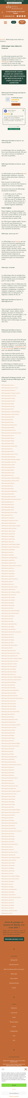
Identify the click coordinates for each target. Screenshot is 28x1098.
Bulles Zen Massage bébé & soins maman (14, 969)
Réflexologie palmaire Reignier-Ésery (9, 491)
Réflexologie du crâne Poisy (7, 618)
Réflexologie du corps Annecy (8, 849)
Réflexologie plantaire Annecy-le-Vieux (10, 387)
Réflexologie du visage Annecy (8, 517)
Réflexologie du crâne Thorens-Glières (9, 645)
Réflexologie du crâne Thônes (8, 642)
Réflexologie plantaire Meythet (8, 417)
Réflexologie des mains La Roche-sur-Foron (10, 812)
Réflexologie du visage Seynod (8, 570)
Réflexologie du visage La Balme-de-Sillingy (11, 544)
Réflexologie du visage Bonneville (9, 523)
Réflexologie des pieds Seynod (8, 769)
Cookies (14, 1026)
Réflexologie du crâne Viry (7, 647)
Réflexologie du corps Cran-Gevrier (9, 860)
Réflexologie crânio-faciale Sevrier (9, 700)
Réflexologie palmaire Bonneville (8, 456)
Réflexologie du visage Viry (7, 581)
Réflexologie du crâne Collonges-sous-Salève (11, 592)
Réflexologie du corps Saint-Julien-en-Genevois (11, 897)
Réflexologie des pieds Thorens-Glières (9, 777)
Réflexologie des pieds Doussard (8, 732)
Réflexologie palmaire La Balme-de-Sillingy (11, 478)
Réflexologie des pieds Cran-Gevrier (9, 727)
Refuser (14, 1089)
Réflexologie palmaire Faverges (8, 472)
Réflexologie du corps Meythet (8, 881)
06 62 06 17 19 (9, 16)
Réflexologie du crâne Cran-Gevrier (9, 594)
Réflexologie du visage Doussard (8, 533)
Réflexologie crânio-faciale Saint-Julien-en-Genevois (12, 698)
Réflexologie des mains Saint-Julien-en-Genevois (12, 831)
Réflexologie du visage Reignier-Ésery (9, 557)
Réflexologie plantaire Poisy (7, 419)
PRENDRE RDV (22, 22)
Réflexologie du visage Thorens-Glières (10, 578)
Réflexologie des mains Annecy (8, 783)
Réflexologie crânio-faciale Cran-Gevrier (10, 661)
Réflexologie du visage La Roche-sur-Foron (10, 547)
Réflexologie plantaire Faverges (8, 406)
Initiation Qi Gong (14, 983)
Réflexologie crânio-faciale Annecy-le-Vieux (11, 653)
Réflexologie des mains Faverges (8, 804)
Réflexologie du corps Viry (7, 913)
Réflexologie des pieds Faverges (8, 738)
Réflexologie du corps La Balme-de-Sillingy (10, 876)
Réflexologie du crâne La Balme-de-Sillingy (10, 610)
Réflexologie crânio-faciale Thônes (9, 708)
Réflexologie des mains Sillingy (8, 839)
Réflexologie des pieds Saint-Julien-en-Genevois (11, 764)
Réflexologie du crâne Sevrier (8, 634)
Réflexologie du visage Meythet (8, 549)
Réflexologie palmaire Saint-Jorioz (9, 496)
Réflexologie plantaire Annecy (8, 385)
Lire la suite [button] (6, 122)
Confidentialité (14, 1031)
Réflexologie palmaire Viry (7, 515)
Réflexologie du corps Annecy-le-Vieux (10, 852)
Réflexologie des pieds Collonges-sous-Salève (11, 724)
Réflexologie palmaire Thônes (8, 509)
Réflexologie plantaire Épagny (8, 403)
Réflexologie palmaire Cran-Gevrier (9, 462)
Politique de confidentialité (14, 1096)
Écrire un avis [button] (16, 104)
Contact (14, 987)
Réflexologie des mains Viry (7, 846)
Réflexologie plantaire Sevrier (8, 435)
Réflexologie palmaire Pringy (8, 488)
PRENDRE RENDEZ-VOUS (14, 939)
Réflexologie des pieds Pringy (8, 754)
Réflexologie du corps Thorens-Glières (9, 910)
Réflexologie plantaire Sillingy (8, 440)
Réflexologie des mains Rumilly (8, 825)
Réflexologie (14, 973)
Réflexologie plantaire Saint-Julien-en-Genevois (11, 432)
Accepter (14, 1085)
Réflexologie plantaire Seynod (8, 438)
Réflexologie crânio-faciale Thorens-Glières (10, 711)
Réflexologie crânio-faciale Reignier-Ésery (10, 690)
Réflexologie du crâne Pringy (7, 621)
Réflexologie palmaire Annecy (8, 451)
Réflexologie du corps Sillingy (8, 905)
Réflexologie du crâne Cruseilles (8, 597)
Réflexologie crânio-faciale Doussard (9, 666)
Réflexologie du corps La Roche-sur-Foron (10, 878)
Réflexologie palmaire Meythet (8, 483)
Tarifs (14, 1017)
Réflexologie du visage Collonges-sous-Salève (11, 525)
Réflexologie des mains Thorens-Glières (10, 844)
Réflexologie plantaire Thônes (8, 443)
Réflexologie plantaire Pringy (8, 422)
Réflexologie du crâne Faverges (8, 605)
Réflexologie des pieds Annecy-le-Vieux (10, 719)
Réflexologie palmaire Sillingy (8, 507)
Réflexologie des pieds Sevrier (8, 767)
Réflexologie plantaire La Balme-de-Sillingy (11, 411)
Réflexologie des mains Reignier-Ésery (9, 823)
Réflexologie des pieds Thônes (8, 775)
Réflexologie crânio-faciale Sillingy (9, 706)
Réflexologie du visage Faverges (8, 539)
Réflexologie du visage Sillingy (8, 573)
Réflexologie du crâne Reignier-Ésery (9, 624)
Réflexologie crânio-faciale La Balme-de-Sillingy (12, 677)
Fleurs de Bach (14, 978)
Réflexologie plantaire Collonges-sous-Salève (11, 393)
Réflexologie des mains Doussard (8, 799)
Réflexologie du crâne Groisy (7, 608)
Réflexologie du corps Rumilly (8, 892)
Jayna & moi (14, 1012)
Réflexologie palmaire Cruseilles (8, 464)
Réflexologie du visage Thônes (8, 576)
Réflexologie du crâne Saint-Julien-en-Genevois (11, 631)
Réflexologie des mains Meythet (8, 815)
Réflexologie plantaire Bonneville (8, 390)
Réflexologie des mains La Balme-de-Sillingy (11, 809)
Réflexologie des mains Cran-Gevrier (9, 793)
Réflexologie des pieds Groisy (8, 740)
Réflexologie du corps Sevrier (8, 900)
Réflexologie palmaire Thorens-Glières (9, 512)
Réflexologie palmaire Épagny (8, 470)
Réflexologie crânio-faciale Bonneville (9, 655)
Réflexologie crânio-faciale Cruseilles (9, 663)
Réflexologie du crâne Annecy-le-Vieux (10, 586)
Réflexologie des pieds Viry (7, 780)
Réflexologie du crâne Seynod (8, 637)
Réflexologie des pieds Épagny (8, 735)
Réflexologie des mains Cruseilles (8, 796)
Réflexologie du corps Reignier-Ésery (9, 889)
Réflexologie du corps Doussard (8, 865)
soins (24, 173)
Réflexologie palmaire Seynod (8, 504)
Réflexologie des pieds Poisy (7, 751)
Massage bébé (14, 960)
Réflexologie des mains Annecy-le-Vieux (10, 785)
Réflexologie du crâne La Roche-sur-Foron (10, 613)
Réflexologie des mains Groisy (8, 807)
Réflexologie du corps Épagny (8, 868)
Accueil (2, 39)
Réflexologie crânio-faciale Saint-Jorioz (10, 695)
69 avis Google (14, 101)
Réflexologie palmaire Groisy (8, 475)
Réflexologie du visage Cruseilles (8, 531)
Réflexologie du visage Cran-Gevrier (9, 528)
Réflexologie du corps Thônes (8, 907)
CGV (14, 1040)
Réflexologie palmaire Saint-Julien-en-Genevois (11, 499)
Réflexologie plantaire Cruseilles (8, 398)
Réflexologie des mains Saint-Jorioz (9, 828)
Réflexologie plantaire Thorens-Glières (9, 446)
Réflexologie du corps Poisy (7, 884)
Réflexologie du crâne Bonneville (8, 589)
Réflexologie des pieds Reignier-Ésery (9, 756)
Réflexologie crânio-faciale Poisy (8, 685)
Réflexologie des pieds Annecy (8, 716)
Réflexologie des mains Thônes (8, 841)
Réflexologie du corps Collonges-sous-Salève (11, 857)
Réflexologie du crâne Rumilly (8, 626)
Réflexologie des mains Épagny (8, 801)
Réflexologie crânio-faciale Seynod (9, 703)
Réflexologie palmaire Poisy (7, 485)
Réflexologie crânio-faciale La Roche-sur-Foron (11, 679)
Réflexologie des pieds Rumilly (8, 759)
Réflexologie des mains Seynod (8, 836)
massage (17, 241)
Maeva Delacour (12, 110)
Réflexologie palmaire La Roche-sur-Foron (10, 480)
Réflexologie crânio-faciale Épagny (9, 669)
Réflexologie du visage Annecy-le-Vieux (10, 520)
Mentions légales (14, 1021)
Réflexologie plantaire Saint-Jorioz (9, 430)
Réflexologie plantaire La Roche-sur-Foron (10, 414)
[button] (26, 1069)
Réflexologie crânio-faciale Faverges (9, 671)
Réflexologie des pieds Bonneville (9, 722)
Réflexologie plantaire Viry (7, 448)
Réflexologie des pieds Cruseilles (8, 730)
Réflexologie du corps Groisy (7, 873)
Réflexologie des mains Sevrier (8, 833)
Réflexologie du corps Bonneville (8, 854)
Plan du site (14, 1008)
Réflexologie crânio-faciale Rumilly (9, 693)
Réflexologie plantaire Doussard (8, 401)
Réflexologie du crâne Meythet (8, 616)
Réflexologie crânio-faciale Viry (8, 714)
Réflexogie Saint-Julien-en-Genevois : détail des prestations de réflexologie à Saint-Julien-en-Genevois (14, 77)
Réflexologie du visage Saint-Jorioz (9, 562)
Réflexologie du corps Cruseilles (8, 862)
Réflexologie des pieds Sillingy (8, 772)
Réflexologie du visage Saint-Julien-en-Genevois (11, 565)
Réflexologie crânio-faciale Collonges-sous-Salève (12, 658)
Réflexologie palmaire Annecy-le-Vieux (10, 454)
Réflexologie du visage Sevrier (8, 568)
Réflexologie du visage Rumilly (8, 560)
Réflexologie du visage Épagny (8, 536)
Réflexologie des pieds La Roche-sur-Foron (10, 746)
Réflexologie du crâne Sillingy (8, 639)
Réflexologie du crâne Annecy (8, 584)
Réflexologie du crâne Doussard (8, 600)
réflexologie (5, 61)
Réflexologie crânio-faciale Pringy (9, 687)
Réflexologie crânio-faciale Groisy (9, 674)
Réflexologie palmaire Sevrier (8, 501)
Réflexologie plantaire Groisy (8, 409)
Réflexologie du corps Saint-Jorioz (9, 894)
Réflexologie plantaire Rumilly (8, 427)
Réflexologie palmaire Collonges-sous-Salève (11, 459)
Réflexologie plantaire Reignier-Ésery (9, 424)
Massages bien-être (14, 964)
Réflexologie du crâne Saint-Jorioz (9, 629)
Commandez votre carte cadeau (14, 2)
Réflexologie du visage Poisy (7, 552)
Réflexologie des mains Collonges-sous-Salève (11, 791)
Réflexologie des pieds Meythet (8, 748)
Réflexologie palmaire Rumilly (8, 493)
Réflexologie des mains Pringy (8, 820)
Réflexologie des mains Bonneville (9, 788)
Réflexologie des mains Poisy (8, 817)
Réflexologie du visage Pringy (8, 555)
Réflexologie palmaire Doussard (8, 467)
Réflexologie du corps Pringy (7, 886)
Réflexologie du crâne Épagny (8, 602)
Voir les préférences (14, 1093)
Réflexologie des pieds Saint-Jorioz (9, 762)
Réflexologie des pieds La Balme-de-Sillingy (11, 743)
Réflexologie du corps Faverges (8, 870)
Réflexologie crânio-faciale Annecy (9, 650)
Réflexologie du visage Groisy (8, 541)
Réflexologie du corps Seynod (8, 902)
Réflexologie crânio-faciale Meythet (9, 682)
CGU (14, 1035)
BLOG (13, 22)
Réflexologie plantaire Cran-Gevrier (9, 395)
